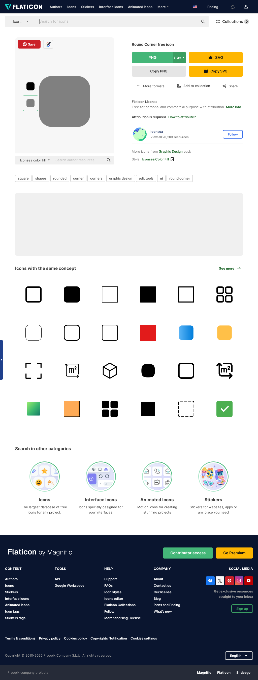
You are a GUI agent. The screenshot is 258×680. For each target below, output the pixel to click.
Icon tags (12, 611)
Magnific (204, 672)
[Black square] (148, 294)
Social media (241, 569)
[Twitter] (220, 580)
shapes (41, 178)
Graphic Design (171, 151)
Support (110, 579)
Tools (60, 569)
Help (108, 569)
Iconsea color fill (155, 159)
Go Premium (234, 552)
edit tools (146, 178)
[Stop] (33, 294)
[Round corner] (33, 332)
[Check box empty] (186, 371)
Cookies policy (75, 638)
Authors (56, 7)
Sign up (242, 609)
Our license (163, 592)
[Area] (72, 371)
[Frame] (33, 371)
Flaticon (224, 672)
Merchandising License (122, 618)
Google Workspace (69, 585)
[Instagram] (239, 580)
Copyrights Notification (108, 638)
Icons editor (113, 599)
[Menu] (224, 294)
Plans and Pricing (167, 605)
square (23, 178)
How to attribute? (182, 117)
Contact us (162, 585)
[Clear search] (192, 21)
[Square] (110, 294)
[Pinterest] (229, 580)
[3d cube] (110, 371)
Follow (109, 611)
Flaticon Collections (120, 605)
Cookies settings (144, 638)
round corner (179, 178)
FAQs (108, 585)
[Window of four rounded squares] (110, 409)
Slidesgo (243, 672)
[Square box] (148, 409)
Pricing (212, 7)
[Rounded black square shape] (72, 294)
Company (162, 569)
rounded (60, 178)
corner (78, 178)
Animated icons (140, 7)
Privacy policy (49, 638)
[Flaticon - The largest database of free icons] (23, 7)
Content (13, 569)
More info (233, 107)
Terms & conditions (20, 638)
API (57, 579)
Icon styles (112, 592)
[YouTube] (248, 580)
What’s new (163, 611)
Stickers (87, 7)
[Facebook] (210, 580)
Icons (71, 7)
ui (161, 178)
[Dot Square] (186, 409)
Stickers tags (15, 618)
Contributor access (188, 552)
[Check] (224, 409)
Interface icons (111, 7)
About (158, 579)
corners (96, 178)
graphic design (120, 178)
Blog (157, 599)
